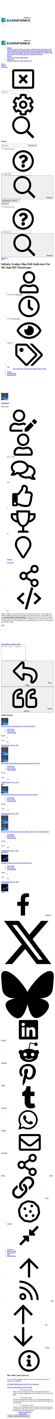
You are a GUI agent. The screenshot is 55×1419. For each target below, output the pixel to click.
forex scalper (17, 368)
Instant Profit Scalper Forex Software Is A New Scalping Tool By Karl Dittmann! (25, 831)
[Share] (29, 586)
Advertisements (11, 732)
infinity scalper (41, 368)
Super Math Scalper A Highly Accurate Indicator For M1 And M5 (20, 763)
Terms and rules (11, 1251)
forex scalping (25, 368)
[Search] (23, 115)
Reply (3, 625)
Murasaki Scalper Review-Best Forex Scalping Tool (16, 863)
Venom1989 (10, 866)
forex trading (33, 368)
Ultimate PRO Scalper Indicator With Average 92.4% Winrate (19, 794)
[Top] (29, 1278)
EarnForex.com (11, 1256)
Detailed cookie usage (25, 1412)
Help (8, 1254)
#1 (8, 611)
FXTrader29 (18, 294)
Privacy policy (11, 1252)
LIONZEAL (4, 852)
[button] (2, 23)
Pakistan (9, 559)
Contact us (10, 1249)
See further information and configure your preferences (23, 1384)
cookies (19, 1379)
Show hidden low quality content (11, 644)
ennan (3, 784)
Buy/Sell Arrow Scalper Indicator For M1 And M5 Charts (18, 726)
